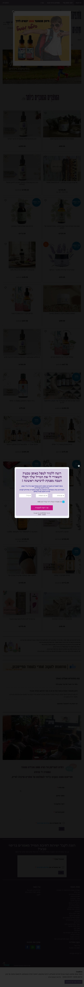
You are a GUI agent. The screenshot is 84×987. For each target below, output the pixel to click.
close (79, 466)
